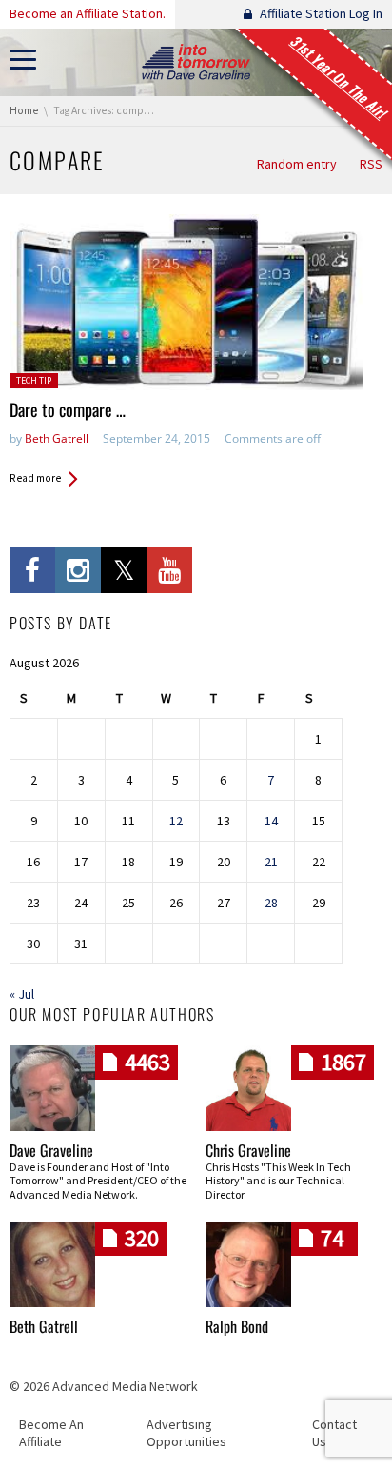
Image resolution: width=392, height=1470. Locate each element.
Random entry (297, 163)
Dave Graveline (51, 1150)
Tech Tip (33, 380)
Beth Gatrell (56, 438)
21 (271, 861)
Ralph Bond (237, 1326)
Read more (35, 478)
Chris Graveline (248, 1150)
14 (271, 820)
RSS (371, 163)
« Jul (22, 994)
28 (271, 902)
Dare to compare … (68, 409)
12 (176, 820)
